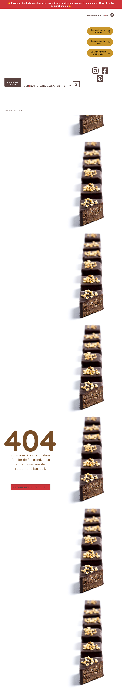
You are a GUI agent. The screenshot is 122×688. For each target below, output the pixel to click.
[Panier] (76, 84)
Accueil (7, 110)
